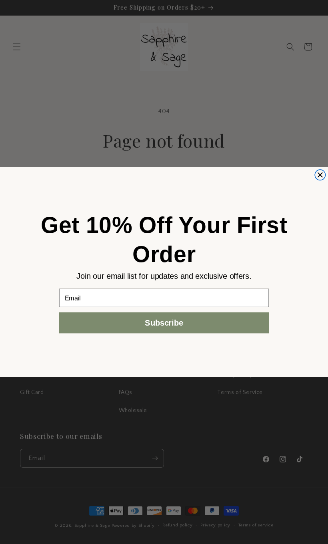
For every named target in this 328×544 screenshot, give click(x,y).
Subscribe (164, 322)
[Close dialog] (320, 175)
